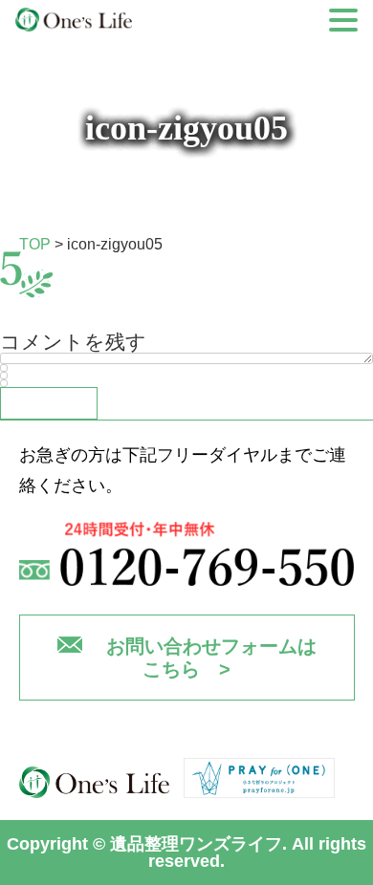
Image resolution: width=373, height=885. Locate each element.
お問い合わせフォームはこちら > (211, 658)
